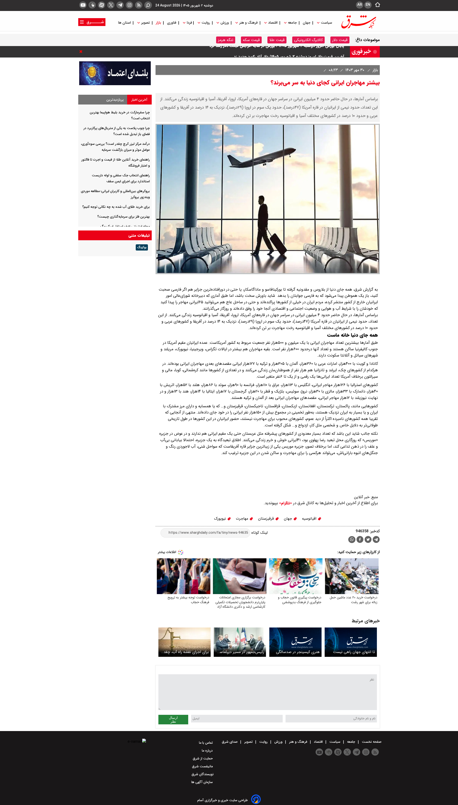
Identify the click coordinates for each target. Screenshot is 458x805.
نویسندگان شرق (203, 774)
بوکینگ (141, 247)
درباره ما (208, 750)
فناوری (171, 23)
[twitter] (110, 5)
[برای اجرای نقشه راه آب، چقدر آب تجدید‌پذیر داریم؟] (184, 642)
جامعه (292, 23)
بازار (158, 23)
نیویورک (220, 519)
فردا (189, 23)
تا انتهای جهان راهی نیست (354, 652)
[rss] (138, 5)
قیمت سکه (251, 40)
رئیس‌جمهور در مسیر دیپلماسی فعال (240, 652)
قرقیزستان (266, 519)
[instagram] (129, 5)
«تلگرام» (285, 503)
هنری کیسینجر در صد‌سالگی (298, 652)
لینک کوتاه (259, 533)
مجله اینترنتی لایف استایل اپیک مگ (125, 226)
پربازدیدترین (115, 99)
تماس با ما (206, 742)
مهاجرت (242, 519)
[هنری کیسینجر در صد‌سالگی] (295, 642)
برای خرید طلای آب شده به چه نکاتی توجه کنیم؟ (116, 206)
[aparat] (101, 5)
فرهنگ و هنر (248, 23)
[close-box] (82, 51)
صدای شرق (230, 741)
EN (368, 5)
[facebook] (360, 540)
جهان (306, 23)
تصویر (145, 23)
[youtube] (83, 5)
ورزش (224, 23)
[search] (148, 5)
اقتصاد (272, 23)
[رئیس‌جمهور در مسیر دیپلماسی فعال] (240, 642)
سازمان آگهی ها (202, 782)
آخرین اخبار (139, 99)
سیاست (326, 23)
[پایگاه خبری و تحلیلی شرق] (358, 28)
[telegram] (120, 5)
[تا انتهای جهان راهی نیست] (351, 642)
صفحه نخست (371, 741)
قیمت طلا (277, 40)
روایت (206, 23)
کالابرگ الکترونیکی (308, 40)
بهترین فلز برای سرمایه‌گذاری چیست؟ (123, 216)
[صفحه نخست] (376, 5)
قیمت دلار (340, 40)
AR (359, 5)
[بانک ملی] (115, 84)
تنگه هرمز (225, 40)
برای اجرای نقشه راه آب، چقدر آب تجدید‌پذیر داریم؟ (185, 652)
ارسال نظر (173, 719)
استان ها (125, 23)
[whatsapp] (351, 539)
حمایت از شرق (203, 758)
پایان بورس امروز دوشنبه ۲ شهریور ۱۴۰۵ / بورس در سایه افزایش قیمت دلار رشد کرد (276, 52)
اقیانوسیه (309, 519)
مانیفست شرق (203, 766)
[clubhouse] (92, 5)
